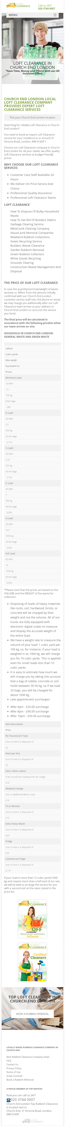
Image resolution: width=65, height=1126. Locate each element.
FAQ (8, 1060)
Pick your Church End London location (32, 117)
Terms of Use (13, 1072)
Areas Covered (14, 1075)
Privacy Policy (13, 1068)
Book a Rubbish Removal (32, 1014)
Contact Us (12, 1064)
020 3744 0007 (46, 8)
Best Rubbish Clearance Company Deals (28, 1056)
